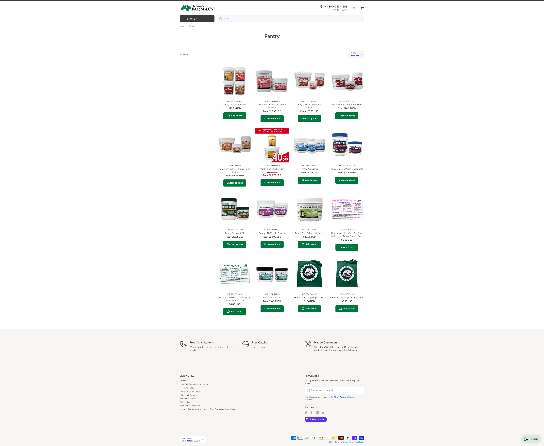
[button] (362, 8)
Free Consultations (202, 342)
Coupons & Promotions (190, 391)
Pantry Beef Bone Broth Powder (347, 104)
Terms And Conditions (190, 406)
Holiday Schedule (188, 388)
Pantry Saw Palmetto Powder (309, 233)
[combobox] (290, 18)
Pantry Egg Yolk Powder (272, 169)
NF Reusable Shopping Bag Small (309, 297)
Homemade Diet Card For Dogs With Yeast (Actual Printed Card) (347, 235)
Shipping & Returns (188, 395)
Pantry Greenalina (272, 297)
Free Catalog (260, 342)
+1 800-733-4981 (336, 6)
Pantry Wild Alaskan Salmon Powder (272, 106)
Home (182, 26)
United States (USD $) (191, 441)
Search (183, 381)
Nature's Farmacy (341, 442)
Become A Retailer (188, 398)
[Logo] (197, 8)
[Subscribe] (360, 390)
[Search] (219, 18)
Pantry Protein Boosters (234, 104)
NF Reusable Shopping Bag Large (347, 297)
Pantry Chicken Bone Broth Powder (309, 106)
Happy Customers (325, 342)
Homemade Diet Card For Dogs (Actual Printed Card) (234, 299)
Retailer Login (186, 402)
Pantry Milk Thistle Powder (272, 233)
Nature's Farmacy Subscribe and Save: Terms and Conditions (207, 409)
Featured (355, 55)
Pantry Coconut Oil (234, 233)
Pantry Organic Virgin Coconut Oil (347, 169)
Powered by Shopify (356, 442)
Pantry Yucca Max (309, 169)
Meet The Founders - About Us (194, 384)
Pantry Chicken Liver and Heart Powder (234, 170)
